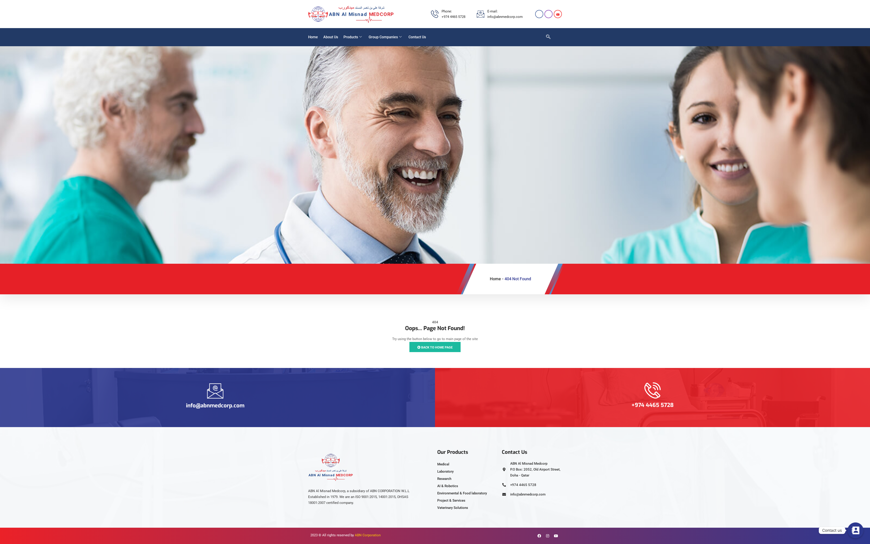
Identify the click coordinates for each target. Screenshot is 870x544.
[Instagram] (548, 14)
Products (350, 37)
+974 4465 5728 (652, 405)
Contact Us (417, 37)
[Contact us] (855, 530)
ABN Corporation (368, 535)
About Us (330, 37)
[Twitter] (558, 14)
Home (313, 37)
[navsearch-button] (546, 37)
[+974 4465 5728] (652, 390)
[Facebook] (539, 14)
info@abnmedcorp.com (215, 405)
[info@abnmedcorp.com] (215, 391)
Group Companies (383, 37)
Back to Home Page (436, 347)
